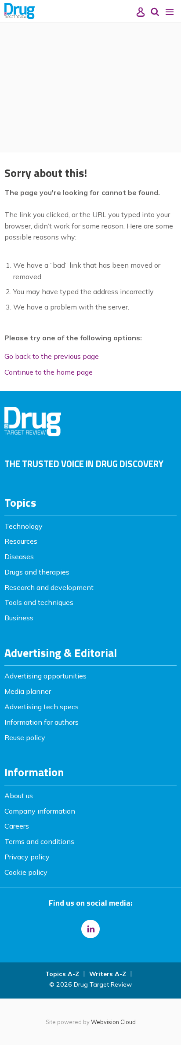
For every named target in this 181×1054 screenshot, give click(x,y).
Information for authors (41, 722)
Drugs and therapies (36, 572)
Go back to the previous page (51, 356)
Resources (20, 541)
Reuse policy (24, 737)
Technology (23, 526)
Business (18, 617)
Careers (16, 826)
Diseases (19, 556)
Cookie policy (25, 872)
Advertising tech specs (41, 706)
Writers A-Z (107, 974)
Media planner (27, 691)
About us (18, 795)
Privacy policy (27, 856)
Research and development (49, 587)
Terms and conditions (39, 841)
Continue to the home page (48, 372)
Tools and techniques (38, 602)
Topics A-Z (62, 974)
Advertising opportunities (45, 675)
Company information (39, 811)
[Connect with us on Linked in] (90, 929)
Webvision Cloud (113, 1021)
